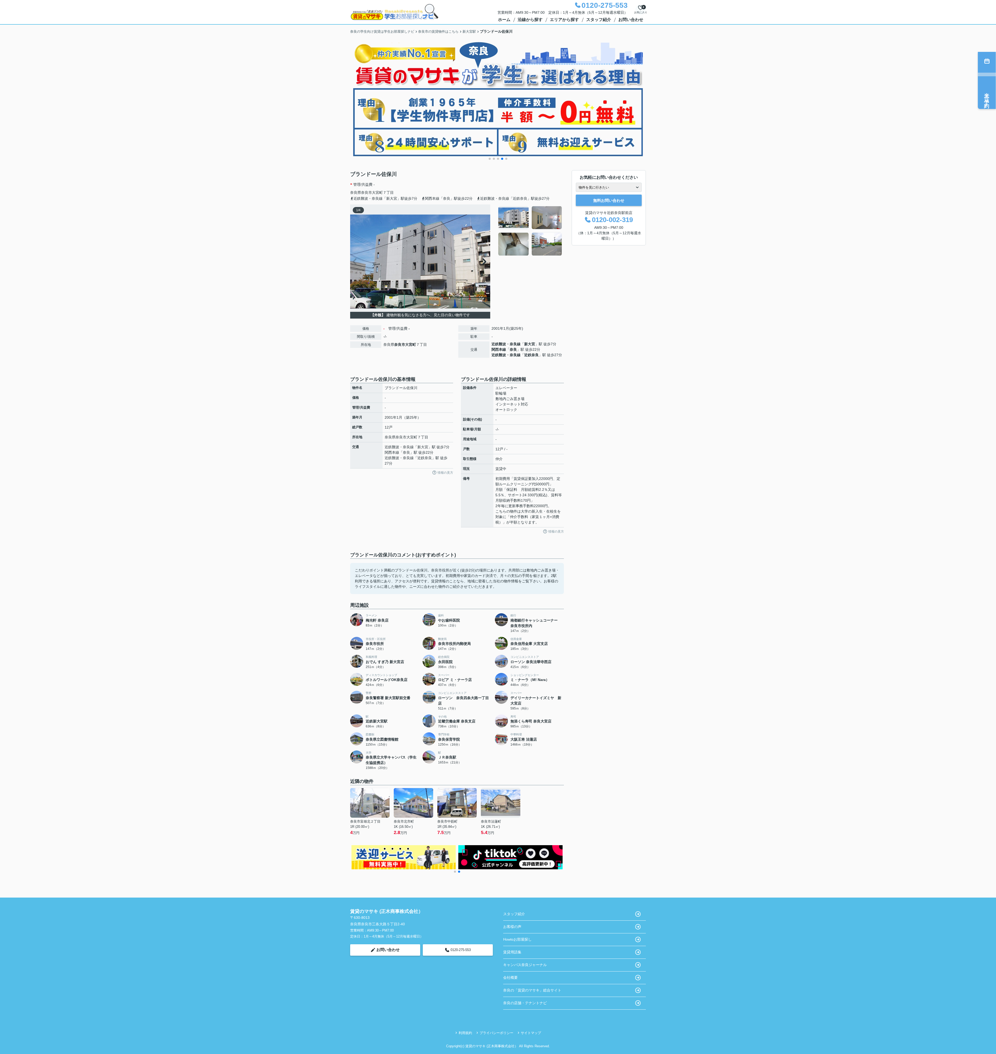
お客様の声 (512, 927)
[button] (490, 159)
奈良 (513, 349)
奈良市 (366, 192)
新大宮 (529, 344)
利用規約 (465, 1033)
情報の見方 (445, 472)
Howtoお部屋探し (517, 939)
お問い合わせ (630, 19)
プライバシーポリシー (496, 1033)
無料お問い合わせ (608, 200)
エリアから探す (564, 19)
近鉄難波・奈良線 (506, 344)
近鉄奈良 (531, 355)
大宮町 (377, 192)
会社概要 (510, 977)
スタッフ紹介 (598, 19)
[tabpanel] (530, 230)
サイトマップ (531, 1033)
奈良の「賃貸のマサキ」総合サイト (532, 990)
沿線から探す (530, 19)
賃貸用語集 (512, 952)
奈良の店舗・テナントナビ (525, 1003)
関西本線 (499, 349)
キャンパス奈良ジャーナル (525, 965)
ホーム (504, 19)
